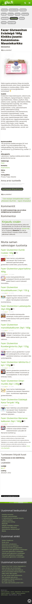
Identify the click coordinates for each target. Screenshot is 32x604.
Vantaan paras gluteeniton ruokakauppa (13, 553)
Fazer (3, 163)
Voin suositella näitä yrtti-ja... (10, 577)
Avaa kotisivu (5, 168)
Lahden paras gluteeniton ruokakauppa (13, 557)
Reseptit (25, 14)
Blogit (4, 14)
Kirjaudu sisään (11, 221)
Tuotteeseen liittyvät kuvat (12, 189)
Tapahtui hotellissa (7, 520)
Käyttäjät (11, 23)
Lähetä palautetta (20, 593)
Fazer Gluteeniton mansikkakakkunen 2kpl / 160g (15, 326)
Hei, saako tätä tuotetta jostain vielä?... (13, 583)
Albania (4, 531)
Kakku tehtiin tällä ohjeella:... (10, 573)
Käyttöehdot (18, 591)
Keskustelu (13, 10)
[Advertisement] (16, 135)
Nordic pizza (5, 542)
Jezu (6, 255)
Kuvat (22, 18)
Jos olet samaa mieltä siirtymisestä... (12, 575)
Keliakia (23, 10)
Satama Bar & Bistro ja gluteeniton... (12, 548)
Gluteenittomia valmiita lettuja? (11, 529)
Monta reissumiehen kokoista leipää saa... (14, 572)
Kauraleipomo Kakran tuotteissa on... (12, 579)
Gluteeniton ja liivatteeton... (9, 544)
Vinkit (17, 14)
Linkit (4, 23)
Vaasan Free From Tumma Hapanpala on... (14, 566)
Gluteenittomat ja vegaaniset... (10, 546)
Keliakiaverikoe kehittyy (8, 522)
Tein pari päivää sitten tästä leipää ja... (13, 570)
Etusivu (4, 10)
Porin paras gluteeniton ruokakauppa (12, 555)
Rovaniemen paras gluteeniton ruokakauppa (14, 549)
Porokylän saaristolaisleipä (9, 516)
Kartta (10, 14)
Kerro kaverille (25, 591)
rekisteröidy (25, 228)
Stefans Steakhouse (7, 540)
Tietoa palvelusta (5, 591)
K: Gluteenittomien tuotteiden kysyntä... (13, 518)
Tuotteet (13, 18)
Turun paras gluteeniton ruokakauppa (12, 551)
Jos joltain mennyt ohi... (8, 581)
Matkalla (5, 18)
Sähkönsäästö (4, 595)
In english (13, 593)
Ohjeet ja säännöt (5, 593)
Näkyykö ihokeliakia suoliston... (10, 525)
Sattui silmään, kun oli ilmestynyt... (11, 568)
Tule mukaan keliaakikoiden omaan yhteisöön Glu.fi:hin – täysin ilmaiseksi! (16, 200)
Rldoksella (5, 523)
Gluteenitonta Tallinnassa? (9, 527)
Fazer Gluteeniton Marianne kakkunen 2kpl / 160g (14, 420)
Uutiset (12, 591)
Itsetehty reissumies (7, 514)
